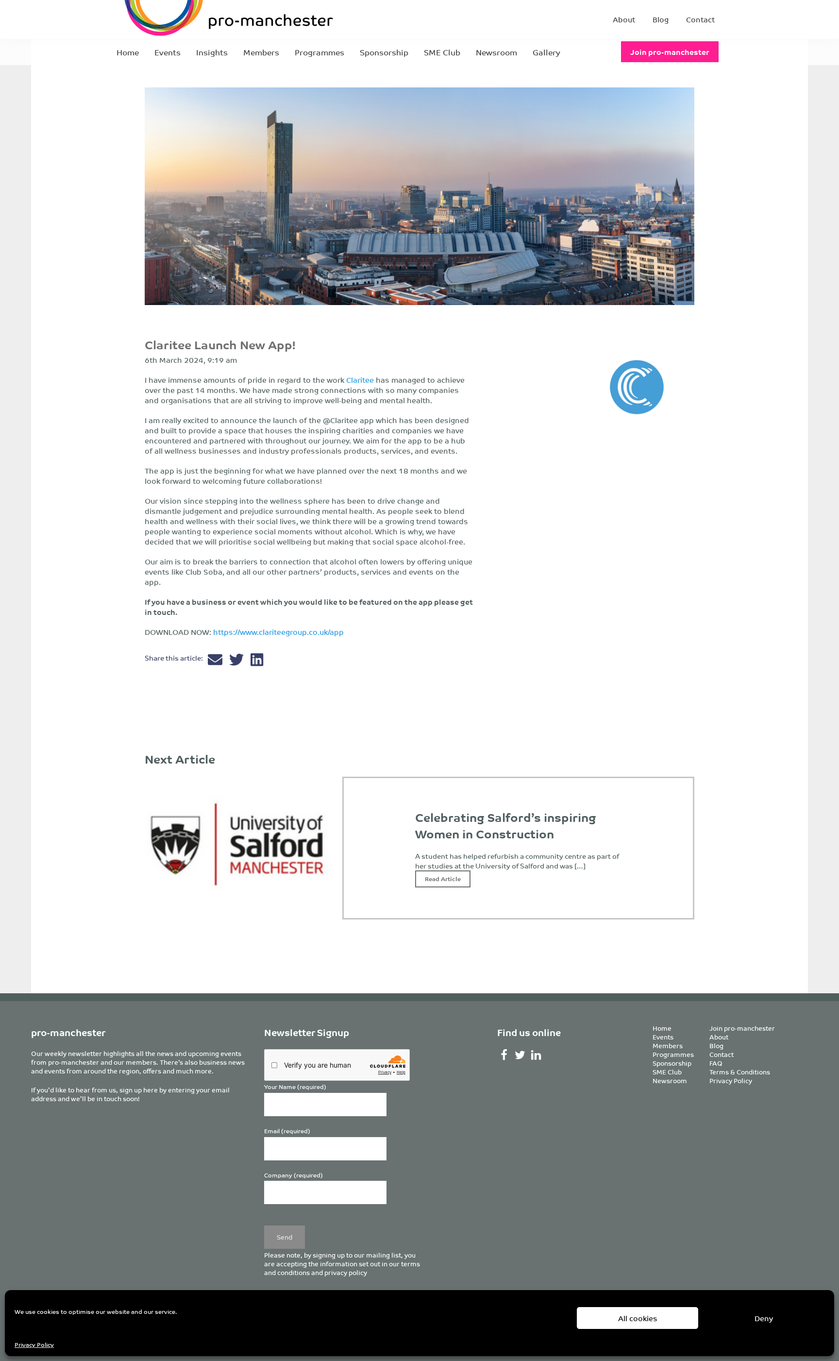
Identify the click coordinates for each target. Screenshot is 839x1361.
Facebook (504, 1055)
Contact (700, 19)
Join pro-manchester (669, 51)
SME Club (442, 52)
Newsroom (496, 52)
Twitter (520, 1055)
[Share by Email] (216, 661)
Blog (661, 19)
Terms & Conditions (739, 1071)
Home (128, 52)
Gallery (546, 52)
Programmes (319, 52)
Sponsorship (384, 52)
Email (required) (287, 1131)
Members (261, 52)
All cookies (637, 1318)
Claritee (361, 379)
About (624, 19)
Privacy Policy (34, 1344)
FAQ (715, 1063)
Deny (764, 1318)
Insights (212, 52)
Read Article (443, 878)
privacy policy (345, 1272)
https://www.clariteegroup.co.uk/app (278, 631)
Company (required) (293, 1175)
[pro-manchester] (199, 19)
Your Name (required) (295, 1087)
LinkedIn (536, 1055)
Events (167, 52)
